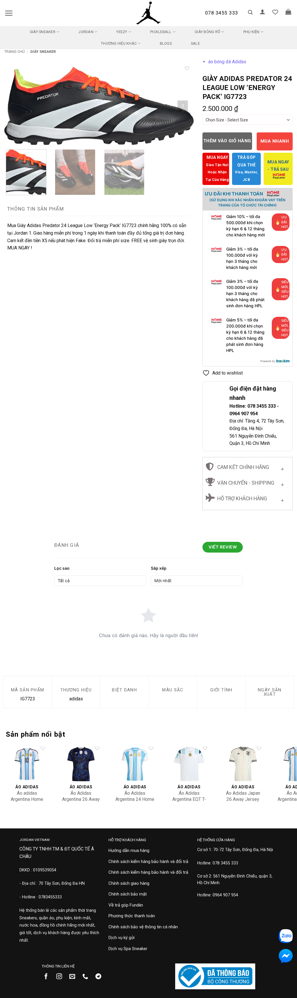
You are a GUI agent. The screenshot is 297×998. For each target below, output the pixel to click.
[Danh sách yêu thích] (275, 12)
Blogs (166, 43)
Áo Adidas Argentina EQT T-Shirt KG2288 (189, 799)
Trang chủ (14, 51)
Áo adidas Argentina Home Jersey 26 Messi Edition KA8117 (27, 802)
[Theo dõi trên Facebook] (48, 977)
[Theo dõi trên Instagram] (61, 977)
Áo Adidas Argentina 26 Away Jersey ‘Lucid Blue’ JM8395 (81, 802)
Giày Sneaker (42, 32)
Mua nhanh (274, 141)
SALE (195, 43)
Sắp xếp (158, 568)
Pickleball (161, 32)
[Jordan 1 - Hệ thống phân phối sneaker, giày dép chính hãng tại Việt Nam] (148, 13)
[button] (8, 13)
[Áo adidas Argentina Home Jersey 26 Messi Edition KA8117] (27, 764)
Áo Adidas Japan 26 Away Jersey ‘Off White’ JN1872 (243, 799)
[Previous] (15, 106)
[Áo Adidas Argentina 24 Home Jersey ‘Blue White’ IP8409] (135, 764)
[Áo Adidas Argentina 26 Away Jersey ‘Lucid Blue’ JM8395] (81, 764)
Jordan (85, 32)
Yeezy (121, 32)
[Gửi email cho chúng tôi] (74, 977)
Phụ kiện (251, 32)
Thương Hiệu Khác (119, 43)
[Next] (182, 106)
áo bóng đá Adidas (227, 61)
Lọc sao (62, 568)
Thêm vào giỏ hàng (227, 140)
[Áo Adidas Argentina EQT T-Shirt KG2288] (189, 764)
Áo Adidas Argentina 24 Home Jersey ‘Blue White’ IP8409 (134, 802)
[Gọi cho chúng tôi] (87, 977)
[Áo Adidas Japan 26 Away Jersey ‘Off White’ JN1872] (243, 764)
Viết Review (223, 546)
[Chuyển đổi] (282, 468)
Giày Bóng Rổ (207, 32)
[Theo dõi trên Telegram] (100, 977)
